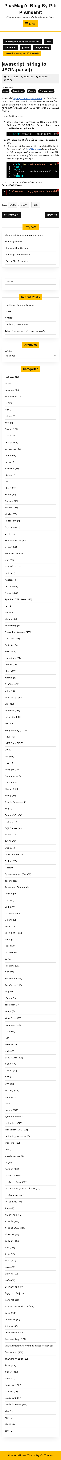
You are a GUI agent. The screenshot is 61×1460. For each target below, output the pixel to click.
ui (6, 1149)
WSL (7, 723)
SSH (7, 704)
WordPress (11, 1018)
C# (6, 750)
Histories (9, 468)
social (8, 1103)
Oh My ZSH (11, 691)
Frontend (10, 966)
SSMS (8, 834)
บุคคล (8, 1267)
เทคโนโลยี (10, 1398)
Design (8, 429)
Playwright (10, 893)
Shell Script (11, 697)
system (8, 1110)
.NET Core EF (12, 743)
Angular (9, 991)
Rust (7, 868)
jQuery (25, 47)
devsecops (10, 449)
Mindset (9, 507)
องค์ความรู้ (10, 1385)
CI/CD (8, 1064)
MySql (8, 795)
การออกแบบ (11, 1202)
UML (7, 900)
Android (9, 645)
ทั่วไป (7, 1254)
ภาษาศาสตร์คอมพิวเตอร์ (17, 1306)
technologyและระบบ (16, 1136)
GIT (7, 1077)
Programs (10, 1025)
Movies (8, 514)
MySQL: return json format (27, 98)
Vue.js (8, 1011)
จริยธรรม (10, 1234)
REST (8, 763)
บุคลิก (8, 1280)
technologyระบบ (13, 1130)
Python (8, 861)
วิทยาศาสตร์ (11, 1352)
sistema (9, 1097)
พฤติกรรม (10, 1300)
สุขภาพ (8, 1372)
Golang (9, 920)
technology (11, 1123)
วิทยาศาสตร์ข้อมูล (14, 1359)
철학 (7, 1431)
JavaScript (10, 47)
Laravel (9, 952)
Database (10, 776)
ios (6, 481)
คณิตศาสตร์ (11, 1215)
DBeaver (9, 782)
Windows (9, 710)
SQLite (8, 848)
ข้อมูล (8, 1208)
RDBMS (9, 822)
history (8, 475)
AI (6, 383)
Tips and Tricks (13, 540)
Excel (8, 1031)
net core (9, 586)
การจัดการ (10, 1175)
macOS (9, 678)
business (9, 390)
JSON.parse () (34, 149)
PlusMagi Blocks (13, 241)
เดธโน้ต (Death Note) (16, 324)
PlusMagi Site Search (16, 248)
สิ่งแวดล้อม (10, 566)
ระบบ (8, 1313)
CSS (7, 972)
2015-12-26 (12, 77)
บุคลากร (9, 1274)
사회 (7, 1418)
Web (7, 907)
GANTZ (9, 318)
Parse (35, 205)
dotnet (8, 455)
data (7, 423)
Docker (8, 1070)
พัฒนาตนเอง (11, 553)
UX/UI (8, 435)
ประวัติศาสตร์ (12, 1287)
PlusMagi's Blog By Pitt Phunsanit (22, 41)
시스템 (8, 1424)
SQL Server (11, 828)
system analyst (13, 1116)
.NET (7, 737)
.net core (10, 377)
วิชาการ (9, 1326)
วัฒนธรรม (10, 1319)
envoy (8, 462)
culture (8, 416)
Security (9, 1090)
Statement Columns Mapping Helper (24, 235)
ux (6, 1162)
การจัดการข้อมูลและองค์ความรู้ (21, 1188)
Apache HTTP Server (16, 599)
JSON (24, 205)
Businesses (11, 396)
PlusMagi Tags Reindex (17, 254)
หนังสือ (8, 1378)
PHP (7, 946)
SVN (7, 1084)
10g (7, 808)
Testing (9, 881)
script (8, 1051)
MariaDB (9, 789)
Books (8, 494)
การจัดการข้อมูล (13, 1182)
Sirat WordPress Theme (21, 1455)
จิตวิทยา (9, 1241)
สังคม (8, 1365)
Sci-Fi (8, 534)
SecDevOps (11, 1058)
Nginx (8, 612)
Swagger (9, 769)
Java (48, 41)
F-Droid (9, 651)
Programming (42, 47)
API (7, 756)
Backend (9, 913)
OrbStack (10, 684)
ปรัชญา (9, 547)
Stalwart (9, 619)
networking (11, 625)
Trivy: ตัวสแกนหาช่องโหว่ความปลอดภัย (25, 331)
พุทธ (7, 560)
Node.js (9, 939)
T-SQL (8, 841)
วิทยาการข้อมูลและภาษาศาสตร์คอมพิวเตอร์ (27, 1346)
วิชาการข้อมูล (12, 1332)
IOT (7, 606)
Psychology (11, 527)
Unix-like (9, 638)
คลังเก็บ (8, 351)
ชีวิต (7, 1247)
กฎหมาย (9, 1169)
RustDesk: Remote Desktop (19, 305)
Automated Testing (15, 887)
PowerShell (11, 717)
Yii (6, 959)
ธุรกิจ (7, 1260)
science (9, 1044)
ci (6, 409)
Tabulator (10, 1005)
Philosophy (11, 521)
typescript (10, 1143)
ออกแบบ (9, 1391)
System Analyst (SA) (16, 874)
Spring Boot (11, 933)
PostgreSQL (11, 815)
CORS (8, 311)
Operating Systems (15, 632)
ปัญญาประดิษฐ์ (12, 1293)
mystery (9, 580)
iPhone (8, 664)
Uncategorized (12, 1156)
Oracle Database (14, 802)
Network (9, 593)
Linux (8, 671)
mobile (8, 573)
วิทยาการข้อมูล (12, 1339)
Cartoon (9, 501)
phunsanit (28, 77)
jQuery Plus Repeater (16, 261)
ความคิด (9, 1221)
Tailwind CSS (12, 978)
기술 (7, 1411)
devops (9, 442)
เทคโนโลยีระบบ (13, 1404)
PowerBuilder (12, 854)
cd (6, 403)
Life (7, 488)
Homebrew (10, 658)
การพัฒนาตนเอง (13, 1195)
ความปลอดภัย (12, 1228)
